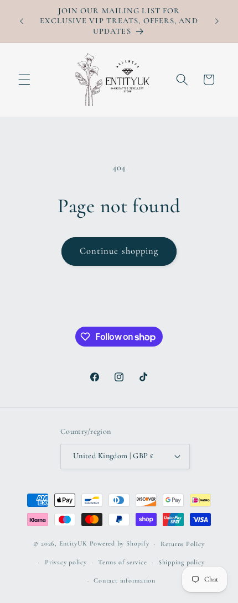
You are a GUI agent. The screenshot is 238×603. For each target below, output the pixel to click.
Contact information (125, 580)
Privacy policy (66, 562)
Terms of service (122, 562)
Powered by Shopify (119, 544)
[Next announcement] (217, 21)
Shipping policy (181, 562)
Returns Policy (183, 544)
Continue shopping (119, 250)
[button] (24, 79)
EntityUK (73, 544)
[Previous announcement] (21, 21)
